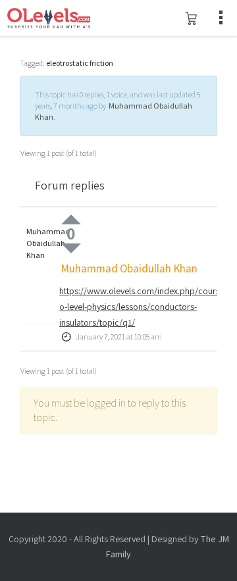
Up (71, 219)
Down (71, 248)
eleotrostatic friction (79, 63)
